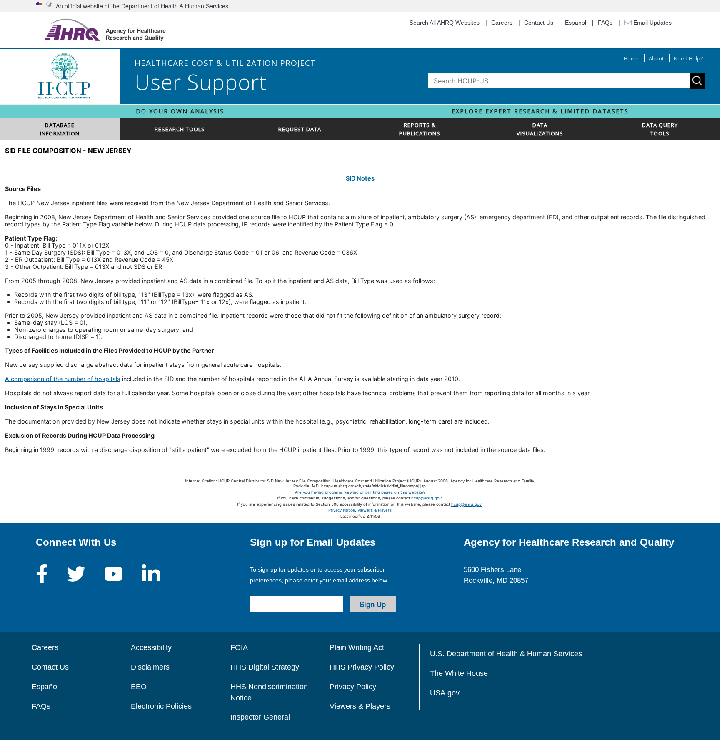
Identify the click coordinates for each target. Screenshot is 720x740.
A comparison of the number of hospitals (62, 378)
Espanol (575, 22)
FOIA (239, 647)
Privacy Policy (353, 686)
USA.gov (445, 693)
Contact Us (538, 22)
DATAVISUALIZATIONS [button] (540, 129)
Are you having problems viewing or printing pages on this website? (360, 492)
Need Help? (688, 58)
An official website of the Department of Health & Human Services (142, 6)
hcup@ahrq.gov (426, 498)
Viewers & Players (375, 510)
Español (45, 686)
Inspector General (260, 717)
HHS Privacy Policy (362, 667)
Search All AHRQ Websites (445, 22)
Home (631, 58)
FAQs (605, 22)
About (656, 58)
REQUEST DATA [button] (299, 129)
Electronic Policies (161, 706)
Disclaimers (150, 667)
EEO (139, 686)
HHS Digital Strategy (264, 667)
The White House (459, 673)
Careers (501, 22)
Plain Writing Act (357, 647)
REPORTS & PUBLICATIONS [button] (419, 129)
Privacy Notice (341, 510)
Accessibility (151, 647)
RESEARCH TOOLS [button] (180, 129)
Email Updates (652, 22)
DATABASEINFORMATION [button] (60, 129)
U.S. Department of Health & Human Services (506, 654)
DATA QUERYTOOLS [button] (660, 129)
